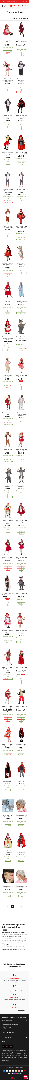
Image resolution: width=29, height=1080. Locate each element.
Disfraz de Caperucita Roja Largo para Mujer (7, 558)
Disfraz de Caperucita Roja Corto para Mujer (21, 558)
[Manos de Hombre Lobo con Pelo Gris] (8, 805)
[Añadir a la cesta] (7, 147)
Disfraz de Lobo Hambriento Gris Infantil (21, 80)
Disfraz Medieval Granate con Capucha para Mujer (21, 41)
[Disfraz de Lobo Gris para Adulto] (21, 475)
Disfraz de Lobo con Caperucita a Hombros (8, 522)
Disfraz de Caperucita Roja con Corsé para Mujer (21, 117)
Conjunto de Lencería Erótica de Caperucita (7, 594)
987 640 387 (21, 1010)
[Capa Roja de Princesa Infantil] (8, 840)
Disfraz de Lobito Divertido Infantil (21, 263)
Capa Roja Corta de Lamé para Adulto (21, 745)
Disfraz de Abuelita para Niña (7, 376)
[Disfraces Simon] (14, 6)
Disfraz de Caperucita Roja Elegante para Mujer (7, 264)
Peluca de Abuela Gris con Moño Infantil (21, 816)
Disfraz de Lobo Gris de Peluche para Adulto (21, 191)
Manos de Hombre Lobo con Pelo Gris (7, 816)
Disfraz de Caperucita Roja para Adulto (21, 450)
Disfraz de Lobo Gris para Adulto (21, 485)
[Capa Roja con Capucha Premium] (21, 840)
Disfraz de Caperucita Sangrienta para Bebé (21, 153)
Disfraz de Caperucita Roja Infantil (21, 376)
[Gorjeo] (6, 1028)
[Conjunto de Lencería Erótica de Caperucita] (8, 583)
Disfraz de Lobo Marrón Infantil (8, 450)
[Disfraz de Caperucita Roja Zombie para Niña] (8, 657)
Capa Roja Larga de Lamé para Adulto (8, 780)
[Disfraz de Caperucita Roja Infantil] (21, 365)
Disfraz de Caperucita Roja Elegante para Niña (21, 228)
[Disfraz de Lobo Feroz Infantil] (21, 583)
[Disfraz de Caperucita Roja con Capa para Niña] (21, 510)
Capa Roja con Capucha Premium (21, 851)
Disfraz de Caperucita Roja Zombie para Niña (7, 669)
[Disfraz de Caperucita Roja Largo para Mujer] (8, 547)
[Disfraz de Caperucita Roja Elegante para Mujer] (8, 253)
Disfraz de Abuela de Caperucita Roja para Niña (21, 301)
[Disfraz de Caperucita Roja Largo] (21, 657)
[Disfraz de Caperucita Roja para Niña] (8, 402)
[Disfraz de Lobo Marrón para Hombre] (8, 216)
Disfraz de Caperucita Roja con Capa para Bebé (7, 338)
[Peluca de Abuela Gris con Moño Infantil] (21, 805)
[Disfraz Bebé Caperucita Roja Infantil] (8, 30)
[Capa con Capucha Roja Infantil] (21, 770)
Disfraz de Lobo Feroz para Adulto (21, 707)
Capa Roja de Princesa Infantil (8, 851)
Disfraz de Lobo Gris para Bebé (21, 337)
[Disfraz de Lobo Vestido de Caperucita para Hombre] (8, 68)
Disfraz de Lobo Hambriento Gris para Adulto (7, 117)
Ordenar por (24, 18)
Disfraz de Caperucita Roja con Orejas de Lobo (21, 632)
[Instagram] (10, 1028)
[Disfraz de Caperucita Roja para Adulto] (21, 439)
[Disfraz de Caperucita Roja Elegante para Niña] (21, 216)
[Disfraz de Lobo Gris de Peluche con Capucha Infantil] (8, 179)
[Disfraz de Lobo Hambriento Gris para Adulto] (8, 105)
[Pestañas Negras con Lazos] (8, 876)
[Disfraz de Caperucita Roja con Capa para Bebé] (8, 326)
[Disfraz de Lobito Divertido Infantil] (21, 253)
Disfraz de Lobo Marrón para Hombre (8, 227)
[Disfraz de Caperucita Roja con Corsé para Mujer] (21, 105)
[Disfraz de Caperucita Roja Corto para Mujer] (21, 547)
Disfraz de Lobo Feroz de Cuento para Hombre (7, 154)
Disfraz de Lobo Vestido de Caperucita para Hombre (7, 80)
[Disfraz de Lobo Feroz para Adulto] (21, 696)
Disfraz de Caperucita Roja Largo (21, 668)
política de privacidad (13, 1024)
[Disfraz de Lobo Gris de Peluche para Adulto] (21, 179)
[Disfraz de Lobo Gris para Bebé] (21, 326)
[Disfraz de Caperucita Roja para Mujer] (8, 696)
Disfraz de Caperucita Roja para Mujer (7, 707)
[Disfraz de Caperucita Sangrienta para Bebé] (21, 142)
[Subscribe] (26, 1021)
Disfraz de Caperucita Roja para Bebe (7, 631)
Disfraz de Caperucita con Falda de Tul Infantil (7, 301)
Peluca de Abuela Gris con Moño (21, 887)
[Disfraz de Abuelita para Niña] (8, 365)
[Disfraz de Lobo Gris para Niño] (8, 475)
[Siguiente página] (21, 906)
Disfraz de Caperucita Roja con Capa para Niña (21, 522)
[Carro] (26, 6)
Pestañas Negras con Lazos (7, 887)
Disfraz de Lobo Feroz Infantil (21, 594)
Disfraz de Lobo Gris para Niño (8, 485)
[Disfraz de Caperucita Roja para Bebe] (8, 620)
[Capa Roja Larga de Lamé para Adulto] (8, 770)
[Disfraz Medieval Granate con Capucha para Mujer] (21, 30)
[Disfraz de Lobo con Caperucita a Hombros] (8, 510)
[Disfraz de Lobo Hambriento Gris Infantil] (21, 68)
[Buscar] (22, 6)
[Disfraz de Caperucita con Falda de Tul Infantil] (8, 290)
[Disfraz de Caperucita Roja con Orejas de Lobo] (21, 620)
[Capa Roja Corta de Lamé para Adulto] (21, 734)
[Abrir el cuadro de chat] (25, 1077)
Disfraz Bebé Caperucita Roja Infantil (8, 41)
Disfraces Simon (19, 1067)
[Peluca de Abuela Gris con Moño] (21, 876)
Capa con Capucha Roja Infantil (21, 780)
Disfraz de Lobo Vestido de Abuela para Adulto (21, 414)
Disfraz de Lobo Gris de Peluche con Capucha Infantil (8, 191)
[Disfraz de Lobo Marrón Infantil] (8, 439)
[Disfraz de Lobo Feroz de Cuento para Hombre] (8, 142)
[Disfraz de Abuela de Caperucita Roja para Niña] (21, 290)
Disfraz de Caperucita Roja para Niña (7, 413)
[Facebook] (3, 1028)
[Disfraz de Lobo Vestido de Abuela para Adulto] (21, 402)
